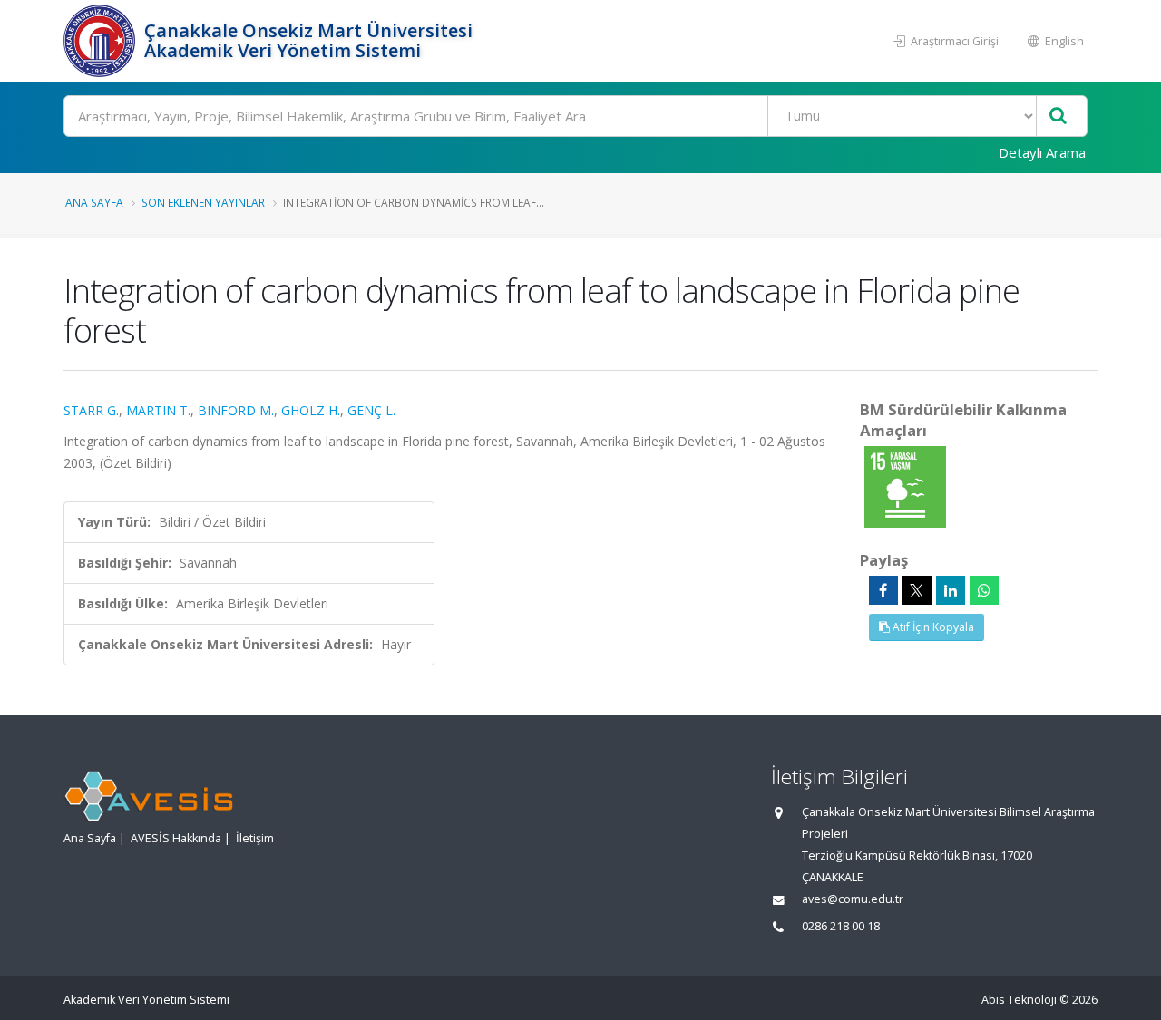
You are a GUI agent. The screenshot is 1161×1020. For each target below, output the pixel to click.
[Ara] (1058, 116)
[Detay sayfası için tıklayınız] (905, 485)
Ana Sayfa (94, 202)
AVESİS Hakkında (176, 838)
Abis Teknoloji (1019, 999)
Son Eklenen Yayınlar (203, 202)
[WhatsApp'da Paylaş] (984, 590)
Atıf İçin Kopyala (932, 627)
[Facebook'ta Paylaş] (883, 590)
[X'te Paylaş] (917, 590)
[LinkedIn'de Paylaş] (950, 590)
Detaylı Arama (1042, 152)
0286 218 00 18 (841, 926)
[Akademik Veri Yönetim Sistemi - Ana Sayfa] (101, 41)
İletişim (255, 838)
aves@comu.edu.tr (852, 899)
